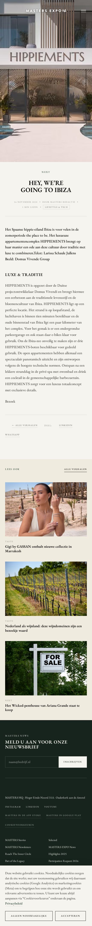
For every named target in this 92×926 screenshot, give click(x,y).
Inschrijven (73, 761)
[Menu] (83, 11)
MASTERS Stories (15, 840)
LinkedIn (66, 425)
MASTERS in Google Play (63, 815)
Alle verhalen (75, 469)
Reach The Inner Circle (18, 854)
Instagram (13, 806)
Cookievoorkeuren (19, 824)
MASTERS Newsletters (18, 847)
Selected (53, 840)
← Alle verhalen (24, 425)
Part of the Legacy (15, 861)
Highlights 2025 (58, 854)
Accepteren (70, 915)
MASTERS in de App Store (23, 815)
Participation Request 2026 (64, 861)
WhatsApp (12, 434)
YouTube (50, 806)
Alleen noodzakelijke (29, 915)
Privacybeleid (13, 903)
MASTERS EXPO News (62, 847)
